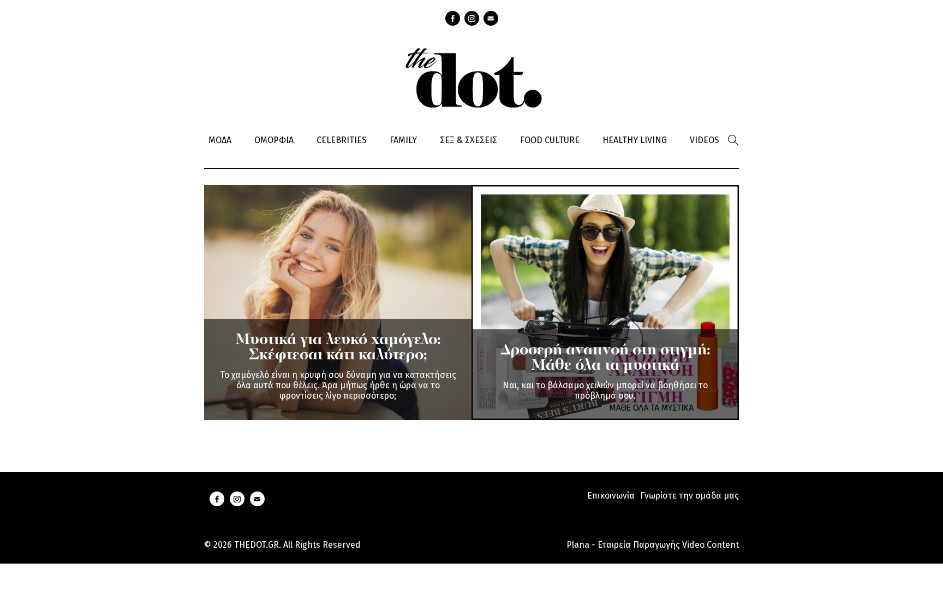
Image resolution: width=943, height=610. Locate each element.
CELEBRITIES (342, 140)
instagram (471, 18)
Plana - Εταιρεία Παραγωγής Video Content (652, 545)
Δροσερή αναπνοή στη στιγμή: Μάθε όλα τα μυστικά (605, 358)
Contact (491, 18)
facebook (452, 18)
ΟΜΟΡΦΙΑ (274, 140)
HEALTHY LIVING (634, 140)
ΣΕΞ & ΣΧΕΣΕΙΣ (468, 140)
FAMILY (403, 140)
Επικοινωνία (611, 495)
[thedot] (471, 76)
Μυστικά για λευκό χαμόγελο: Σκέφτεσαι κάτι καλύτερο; (338, 348)
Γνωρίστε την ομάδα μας (689, 495)
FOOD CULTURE (550, 140)
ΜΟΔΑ (219, 140)
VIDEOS (704, 140)
